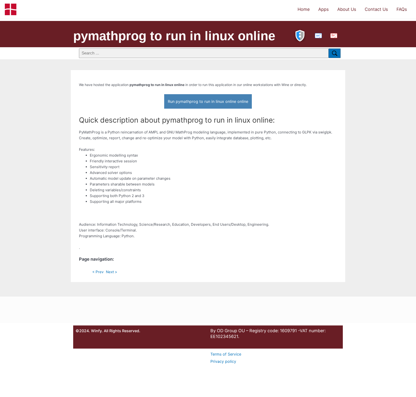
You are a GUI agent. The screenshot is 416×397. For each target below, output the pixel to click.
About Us (346, 9)
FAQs (401, 9)
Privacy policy (223, 361)
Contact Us (376, 9)
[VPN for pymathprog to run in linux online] (300, 35)
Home (304, 9)
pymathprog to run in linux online (174, 36)
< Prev (98, 272)
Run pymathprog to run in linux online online (208, 101)
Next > (111, 272)
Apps (323, 9)
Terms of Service (225, 354)
